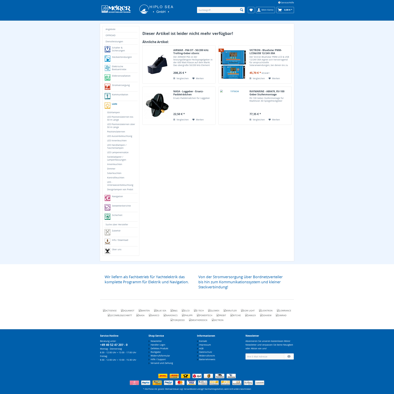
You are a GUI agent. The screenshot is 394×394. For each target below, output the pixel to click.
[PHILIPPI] (187, 314)
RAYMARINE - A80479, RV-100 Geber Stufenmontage (266, 93)
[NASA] (140, 314)
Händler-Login (157, 344)
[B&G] (174, 309)
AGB (200, 348)
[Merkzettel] (251, 10)
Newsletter (155, 341)
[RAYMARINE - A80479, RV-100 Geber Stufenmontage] (233, 105)
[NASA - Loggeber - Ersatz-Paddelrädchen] (157, 105)
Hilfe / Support (157, 359)
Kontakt (202, 341)
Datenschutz (205, 351)
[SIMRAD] (281, 314)
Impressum (204, 344)
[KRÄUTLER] (230, 309)
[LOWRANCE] (284, 309)
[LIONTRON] (265, 309)
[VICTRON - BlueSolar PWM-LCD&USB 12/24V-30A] (233, 64)
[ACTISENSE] (110, 309)
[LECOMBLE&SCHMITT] (120, 314)
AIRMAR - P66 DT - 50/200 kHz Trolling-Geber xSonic (191, 52)
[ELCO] (185, 309)
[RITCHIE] (236, 314)
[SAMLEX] (250, 314)
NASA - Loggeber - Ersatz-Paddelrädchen (188, 93)
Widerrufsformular (159, 355)
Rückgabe (155, 351)
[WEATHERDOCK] (198, 319)
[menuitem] (285, 2)
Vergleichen (182, 78)
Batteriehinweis (206, 359)
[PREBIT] (221, 314)
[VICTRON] (217, 319)
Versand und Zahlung (161, 363)
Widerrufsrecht (206, 355)
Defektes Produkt (158, 348)
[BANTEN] (144, 309)
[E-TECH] (199, 309)
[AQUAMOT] (127, 309)
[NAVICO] (154, 314)
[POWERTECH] (204, 314)
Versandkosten (190, 389)
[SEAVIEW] (265, 314)
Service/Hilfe (287, 2)
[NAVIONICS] (170, 314)
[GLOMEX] (213, 309)
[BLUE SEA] (160, 309)
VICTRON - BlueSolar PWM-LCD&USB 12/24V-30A (265, 52)
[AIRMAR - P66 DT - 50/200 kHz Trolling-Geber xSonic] (157, 64)
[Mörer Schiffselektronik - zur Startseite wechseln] (137, 10)
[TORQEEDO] (178, 319)
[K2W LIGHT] (248, 309)
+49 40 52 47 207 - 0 (114, 345)
